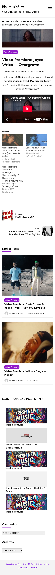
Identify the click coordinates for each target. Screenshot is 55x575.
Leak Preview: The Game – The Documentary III (21, 446)
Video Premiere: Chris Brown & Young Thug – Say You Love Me (24, 306)
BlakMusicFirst (13, 6)
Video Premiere (10, 52)
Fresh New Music (14, 424)
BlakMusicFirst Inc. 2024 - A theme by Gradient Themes (27, 566)
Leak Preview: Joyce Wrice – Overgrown (35, 149)
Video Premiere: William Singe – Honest (25, 373)
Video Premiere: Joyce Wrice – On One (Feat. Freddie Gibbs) (11, 152)
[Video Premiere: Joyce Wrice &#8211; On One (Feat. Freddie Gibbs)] (12, 140)
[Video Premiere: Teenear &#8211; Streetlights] (14, 179)
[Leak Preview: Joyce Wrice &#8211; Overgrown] (36, 140)
